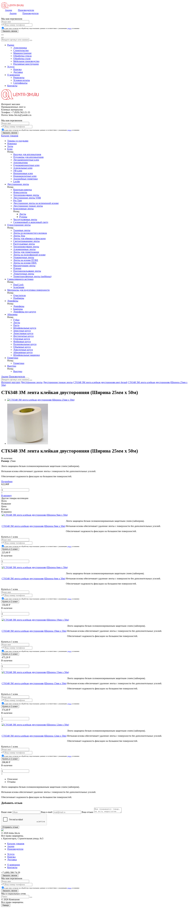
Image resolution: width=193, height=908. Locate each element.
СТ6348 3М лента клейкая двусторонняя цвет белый (100, 382)
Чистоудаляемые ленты (25, 219)
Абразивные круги (23, 352)
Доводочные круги (23, 349)
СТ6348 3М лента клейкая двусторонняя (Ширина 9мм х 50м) (33, 526)
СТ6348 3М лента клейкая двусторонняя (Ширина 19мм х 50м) (34, 631)
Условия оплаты (21, 80)
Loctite (16, 181)
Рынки (10, 45)
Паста (16, 325)
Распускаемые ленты (24, 244)
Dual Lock (18, 284)
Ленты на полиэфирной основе (29, 254)
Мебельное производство (26, 61)
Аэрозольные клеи (22, 168)
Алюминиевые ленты (24, 249)
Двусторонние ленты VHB (27, 197)
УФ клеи (17, 170)
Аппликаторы (20, 162)
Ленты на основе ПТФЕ (25, 260)
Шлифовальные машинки (26, 355)
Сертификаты (20, 83)
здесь (69, 28)
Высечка (11, 366)
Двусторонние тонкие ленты (28, 206)
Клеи (10, 149)
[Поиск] (2, 34)
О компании (13, 75)
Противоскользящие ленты (27, 271)
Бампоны (18, 309)
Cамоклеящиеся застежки (20, 279)
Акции (8, 10)
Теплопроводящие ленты (26, 195)
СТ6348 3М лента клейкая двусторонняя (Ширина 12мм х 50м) (34, 736)
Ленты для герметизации (26, 252)
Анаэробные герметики (25, 179)
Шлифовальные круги (24, 328)
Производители (26, 10)
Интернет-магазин (10, 382)
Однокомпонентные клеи (26, 165)
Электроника (20, 47)
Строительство (21, 50)
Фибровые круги (22, 341)
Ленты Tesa (19, 235)
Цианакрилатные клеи (24, 176)
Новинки (12, 143)
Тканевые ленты (21, 230)
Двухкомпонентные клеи (26, 160)
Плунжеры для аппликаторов (28, 157)
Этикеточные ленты (23, 273)
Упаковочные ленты (23, 257)
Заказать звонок (9, 875)
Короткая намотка (22, 189)
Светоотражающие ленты (26, 241)
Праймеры (18, 298)
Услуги (10, 66)
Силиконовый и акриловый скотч (30, 222)
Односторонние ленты (19, 225)
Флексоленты (20, 192)
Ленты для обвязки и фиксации (29, 238)
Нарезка (17, 69)
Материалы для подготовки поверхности (28, 290)
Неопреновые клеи (23, 173)
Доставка (18, 72)
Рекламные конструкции (26, 64)
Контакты (12, 85)
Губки (16, 320)
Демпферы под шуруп (24, 311)
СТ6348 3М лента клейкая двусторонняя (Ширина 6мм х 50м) (33, 578)
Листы (22, 214)
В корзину (6, 495)
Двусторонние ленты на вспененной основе (36, 203)
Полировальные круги (24, 344)
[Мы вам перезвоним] (1, 118)
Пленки (17, 268)
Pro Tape (17, 200)
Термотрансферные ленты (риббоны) (32, 276)
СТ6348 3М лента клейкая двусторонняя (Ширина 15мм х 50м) (34, 683)
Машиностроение (22, 53)
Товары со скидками (17, 141)
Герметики (12, 358)
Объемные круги (22, 347)
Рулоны (23, 216)
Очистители (19, 295)
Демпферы (12, 301)
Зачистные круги (22, 330)
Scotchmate (18, 287)
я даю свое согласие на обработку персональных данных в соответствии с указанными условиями (41, 28)
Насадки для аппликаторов (27, 154)
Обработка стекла (22, 56)
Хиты (10, 146)
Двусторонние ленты (18, 184)
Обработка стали (22, 58)
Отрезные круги (21, 339)
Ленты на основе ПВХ (25, 263)
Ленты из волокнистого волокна (30, 233)
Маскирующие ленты (24, 265)
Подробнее (7, 481)
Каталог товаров (9, 135)
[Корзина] (2, 37)
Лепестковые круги (23, 333)
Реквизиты (18, 77)
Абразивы (12, 314)
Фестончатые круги (23, 336)
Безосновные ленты (23, 208)
